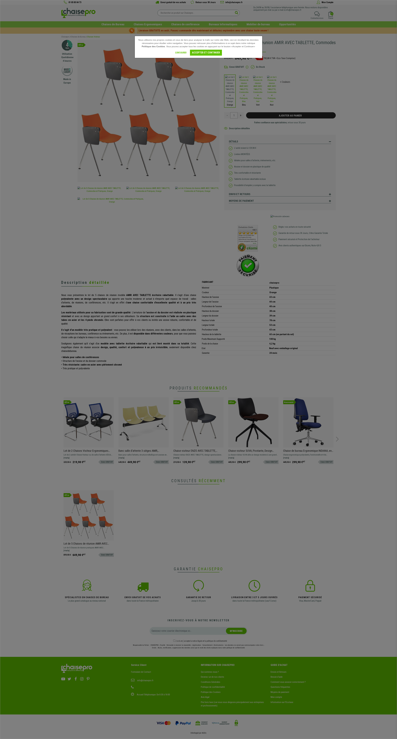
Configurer (180, 52)
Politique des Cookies (153, 46)
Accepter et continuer (206, 52)
